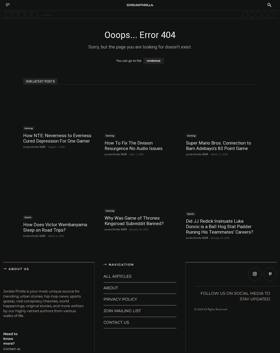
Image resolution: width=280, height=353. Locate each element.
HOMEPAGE (154, 60)
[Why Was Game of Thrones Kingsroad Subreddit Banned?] (140, 189)
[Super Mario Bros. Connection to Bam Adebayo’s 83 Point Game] (221, 114)
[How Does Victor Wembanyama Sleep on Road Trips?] (58, 192)
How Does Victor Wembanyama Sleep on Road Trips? (55, 227)
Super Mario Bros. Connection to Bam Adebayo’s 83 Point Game (218, 145)
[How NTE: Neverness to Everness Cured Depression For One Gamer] (58, 110)
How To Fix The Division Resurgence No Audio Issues (134, 145)
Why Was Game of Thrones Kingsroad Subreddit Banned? (134, 220)
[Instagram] (254, 274)
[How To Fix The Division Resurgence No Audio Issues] (140, 114)
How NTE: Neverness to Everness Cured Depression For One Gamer (57, 138)
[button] (269, 5)
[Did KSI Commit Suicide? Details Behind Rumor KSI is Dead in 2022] (8, 14)
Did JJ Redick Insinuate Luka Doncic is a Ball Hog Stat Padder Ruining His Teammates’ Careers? (219, 227)
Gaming (28, 128)
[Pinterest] (270, 274)
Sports (27, 217)
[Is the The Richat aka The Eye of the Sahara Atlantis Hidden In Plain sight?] (265, 14)
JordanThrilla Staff (34, 146)
